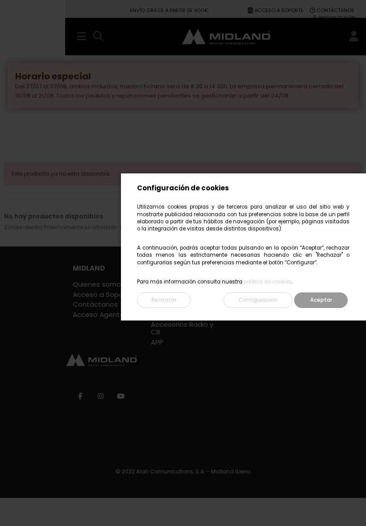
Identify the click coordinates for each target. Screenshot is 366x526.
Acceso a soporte (279, 10)
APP (157, 342)
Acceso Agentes (100, 315)
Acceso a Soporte (103, 295)
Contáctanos (335, 10)
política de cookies (268, 281)
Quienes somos (99, 284)
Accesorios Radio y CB (182, 328)
